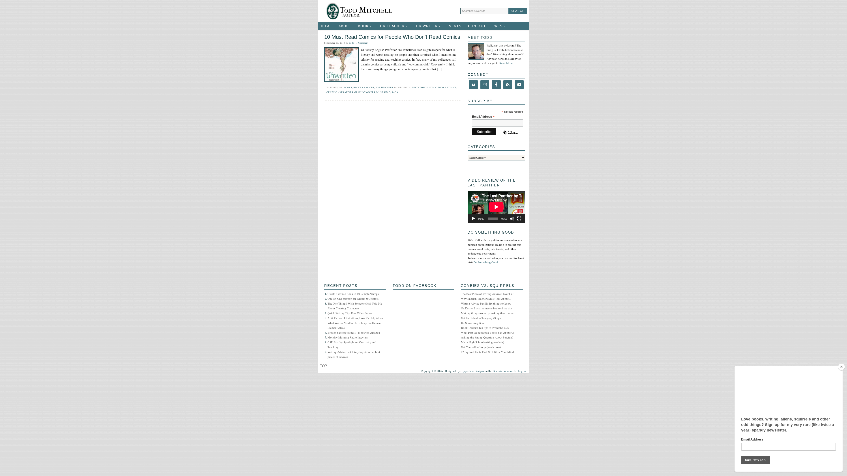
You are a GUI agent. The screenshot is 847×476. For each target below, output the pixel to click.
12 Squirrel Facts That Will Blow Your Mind (487, 352)
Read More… (507, 63)
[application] (496, 207)
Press (499, 26)
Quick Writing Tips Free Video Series (350, 313)
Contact (477, 26)
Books (363, 26)
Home (326, 26)
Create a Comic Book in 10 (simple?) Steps (353, 294)
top (323, 366)
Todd (351, 42)
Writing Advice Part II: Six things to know (486, 303)
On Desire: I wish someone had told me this (486, 308)
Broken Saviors (363, 87)
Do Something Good (486, 262)
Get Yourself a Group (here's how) (481, 347)
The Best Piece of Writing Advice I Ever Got (487, 294)
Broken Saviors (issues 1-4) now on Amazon (354, 333)
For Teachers (390, 26)
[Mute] (512, 218)
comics (451, 87)
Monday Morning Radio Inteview (348, 337)
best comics (420, 87)
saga (395, 92)
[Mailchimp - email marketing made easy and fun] (511, 135)
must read (383, 92)
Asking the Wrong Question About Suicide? (487, 337)
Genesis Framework (504, 371)
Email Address (483, 117)
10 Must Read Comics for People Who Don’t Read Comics (392, 37)
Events (452, 26)
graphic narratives (339, 92)
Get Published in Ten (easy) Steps (481, 318)
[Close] (841, 367)
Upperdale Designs (472, 371)
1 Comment (362, 42)
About (345, 26)
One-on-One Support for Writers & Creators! (353, 299)
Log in (522, 371)
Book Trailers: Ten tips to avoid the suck (485, 328)
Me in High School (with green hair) (482, 342)
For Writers (425, 26)
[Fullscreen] (519, 218)
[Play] (473, 218)
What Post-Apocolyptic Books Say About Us (487, 333)
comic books (437, 87)
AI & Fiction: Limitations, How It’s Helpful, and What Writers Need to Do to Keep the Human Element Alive (356, 323)
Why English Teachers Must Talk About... (486, 299)
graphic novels (364, 92)
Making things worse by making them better (487, 313)
